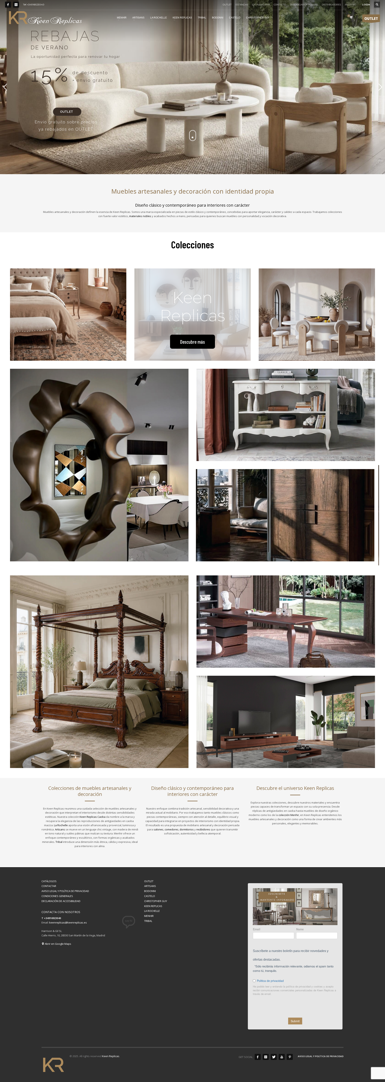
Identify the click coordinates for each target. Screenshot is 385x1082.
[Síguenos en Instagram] (16, 5)
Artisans (60, 829)
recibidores (203, 829)
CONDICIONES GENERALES (57, 896)
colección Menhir (289, 815)
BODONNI (150, 891)
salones (158, 829)
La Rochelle (61, 825)
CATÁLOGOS (49, 881)
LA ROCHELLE (152, 911)
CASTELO (149, 896)
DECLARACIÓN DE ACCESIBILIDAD (61, 901)
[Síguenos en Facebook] (8, 5)
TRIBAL (148, 921)
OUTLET (227, 4)
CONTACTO (280, 4)
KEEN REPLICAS (153, 906)
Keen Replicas (110, 1056)
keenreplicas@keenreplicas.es (68, 922)
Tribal (59, 842)
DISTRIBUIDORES (331, 4)
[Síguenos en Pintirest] (290, 1057)
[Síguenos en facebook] (258, 1057)
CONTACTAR (49, 886)
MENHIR (149, 916)
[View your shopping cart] (351, 17)
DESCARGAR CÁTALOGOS (304, 4)
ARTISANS (150, 886)
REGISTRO (350, 4)
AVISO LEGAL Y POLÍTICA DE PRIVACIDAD (65, 891)
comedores (171, 829)
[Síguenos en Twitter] (274, 1057)
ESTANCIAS (242, 4)
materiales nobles (140, 216)
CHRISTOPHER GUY (155, 901)
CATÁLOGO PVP (261, 4)
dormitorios (187, 829)
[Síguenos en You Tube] (282, 1057)
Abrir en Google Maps (57, 944)
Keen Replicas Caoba (92, 817)
